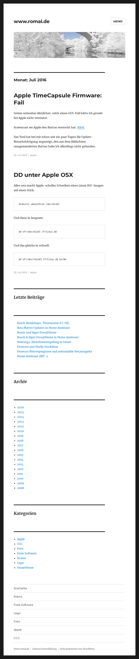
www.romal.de (32, 21)
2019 (20, 435)
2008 (20, 488)
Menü (118, 21)
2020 (20, 431)
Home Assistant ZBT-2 (32, 356)
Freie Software (27, 553)
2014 (20, 459)
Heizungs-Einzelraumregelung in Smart (44, 342)
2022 (20, 426)
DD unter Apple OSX (43, 174)
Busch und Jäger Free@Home (36, 332)
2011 (20, 473)
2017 (20, 445)
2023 (20, 421)
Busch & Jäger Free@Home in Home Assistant (48, 337)
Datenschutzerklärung (44, 648)
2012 (20, 469)
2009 (20, 483)
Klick (80, 127)
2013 (20, 464)
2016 (20, 450)
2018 (20, 440)
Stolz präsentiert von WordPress (77, 648)
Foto (20, 548)
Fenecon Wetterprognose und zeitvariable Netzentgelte (54, 351)
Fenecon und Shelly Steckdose (37, 346)
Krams (21, 558)
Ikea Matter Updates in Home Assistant (43, 327)
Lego (20, 562)
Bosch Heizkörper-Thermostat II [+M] (43, 323)
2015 (20, 454)
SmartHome (25, 567)
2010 (20, 478)
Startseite (20, 588)
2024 (20, 417)
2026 (20, 407)
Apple (33, 155)
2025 (20, 412)
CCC (19, 544)
